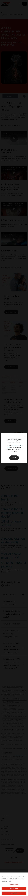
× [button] (25, 436)
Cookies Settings (14, 884)
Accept (14, 457)
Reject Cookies (14, 888)
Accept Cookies (14, 893)
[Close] (26, 874)
